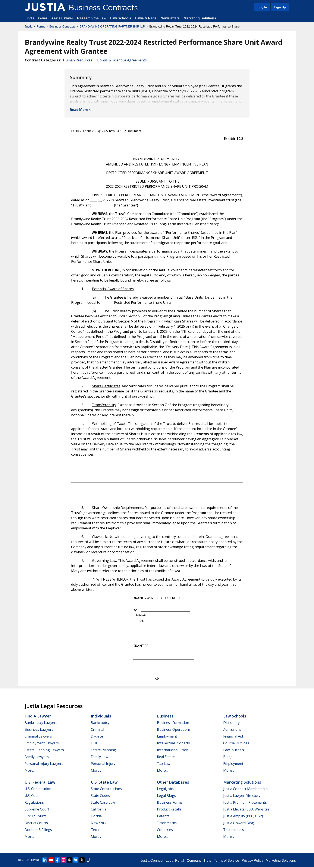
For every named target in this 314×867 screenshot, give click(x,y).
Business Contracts (62, 26)
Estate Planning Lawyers (44, 750)
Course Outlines (236, 743)
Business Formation (173, 722)
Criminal (97, 729)
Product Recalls (169, 809)
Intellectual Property (173, 743)
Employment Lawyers (42, 743)
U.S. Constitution (38, 788)
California (98, 809)
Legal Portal (175, 860)
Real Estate (166, 756)
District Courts (36, 823)
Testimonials (233, 829)
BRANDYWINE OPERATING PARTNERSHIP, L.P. (112, 26)
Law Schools (120, 18)
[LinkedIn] (44, 860)
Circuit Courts (36, 816)
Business (165, 716)
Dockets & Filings (38, 829)
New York (98, 823)
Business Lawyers (39, 729)
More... (30, 770)
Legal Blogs (166, 795)
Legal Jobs (165, 788)
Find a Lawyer (36, 18)
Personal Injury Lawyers (44, 763)
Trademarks (167, 823)
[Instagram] (63, 860)
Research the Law (91, 18)
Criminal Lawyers (38, 736)
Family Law (99, 756)
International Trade (173, 750)
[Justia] (45, 7)
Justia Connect (152, 860)
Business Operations (174, 729)
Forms (41, 26)
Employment (167, 736)
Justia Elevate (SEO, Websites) (246, 809)
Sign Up (280, 7)
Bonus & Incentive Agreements (122, 60)
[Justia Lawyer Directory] (88, 860)
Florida (96, 816)
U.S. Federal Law (40, 782)
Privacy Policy (252, 860)
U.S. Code (32, 795)
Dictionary (231, 722)
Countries (165, 829)
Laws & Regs (146, 18)
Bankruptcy (100, 722)
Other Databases (173, 782)
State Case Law (103, 802)
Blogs (227, 756)
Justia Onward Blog (238, 823)
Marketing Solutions (200, 18)
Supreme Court (37, 809)
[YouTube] (51, 860)
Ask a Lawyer (62, 18)
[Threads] (69, 860)
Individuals (101, 716)
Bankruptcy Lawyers (41, 722)
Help (207, 860)
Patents (163, 816)
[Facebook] (57, 860)
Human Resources (77, 60)
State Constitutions (106, 788)
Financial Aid (233, 736)
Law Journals (233, 750)
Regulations (34, 802)
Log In (262, 7)
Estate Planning (103, 750)
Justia (28, 26)
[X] (82, 860)
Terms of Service (226, 860)
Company (194, 860)
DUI (94, 743)
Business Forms (169, 802)
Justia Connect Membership (245, 788)
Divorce (97, 736)
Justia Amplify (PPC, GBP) (243, 816)
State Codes (100, 795)
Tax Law (163, 763)
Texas (95, 829)
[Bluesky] (75, 860)
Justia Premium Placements (245, 802)
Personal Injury (103, 763)
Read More (79, 109)
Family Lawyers (37, 756)
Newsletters (170, 18)
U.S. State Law (104, 782)
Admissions (232, 729)
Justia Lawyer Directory (241, 795)
